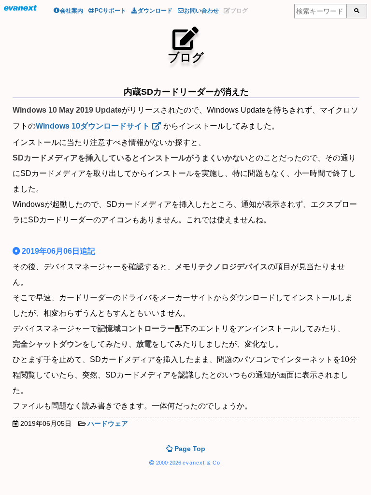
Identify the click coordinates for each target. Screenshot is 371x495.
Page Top (188, 448)
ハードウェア (107, 423)
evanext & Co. (202, 463)
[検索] (356, 11)
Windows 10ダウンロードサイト (93, 126)
